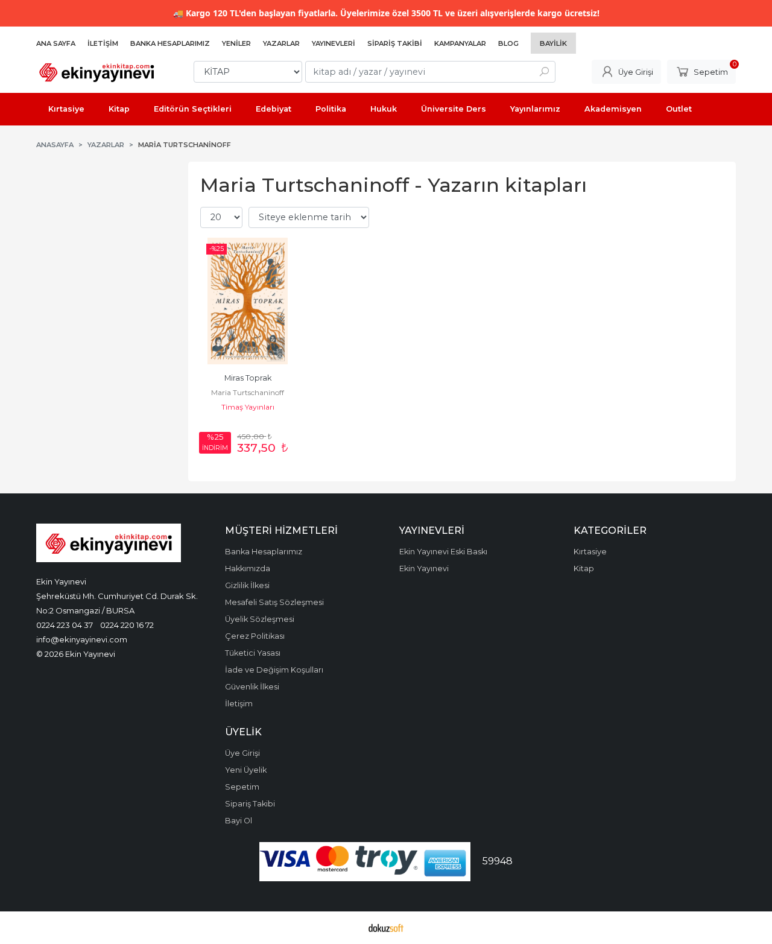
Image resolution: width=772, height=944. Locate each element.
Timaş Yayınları (247, 406)
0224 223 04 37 (64, 625)
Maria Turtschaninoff (247, 392)
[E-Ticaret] (386, 927)
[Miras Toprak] (248, 301)
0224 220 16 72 (127, 625)
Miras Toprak (247, 377)
